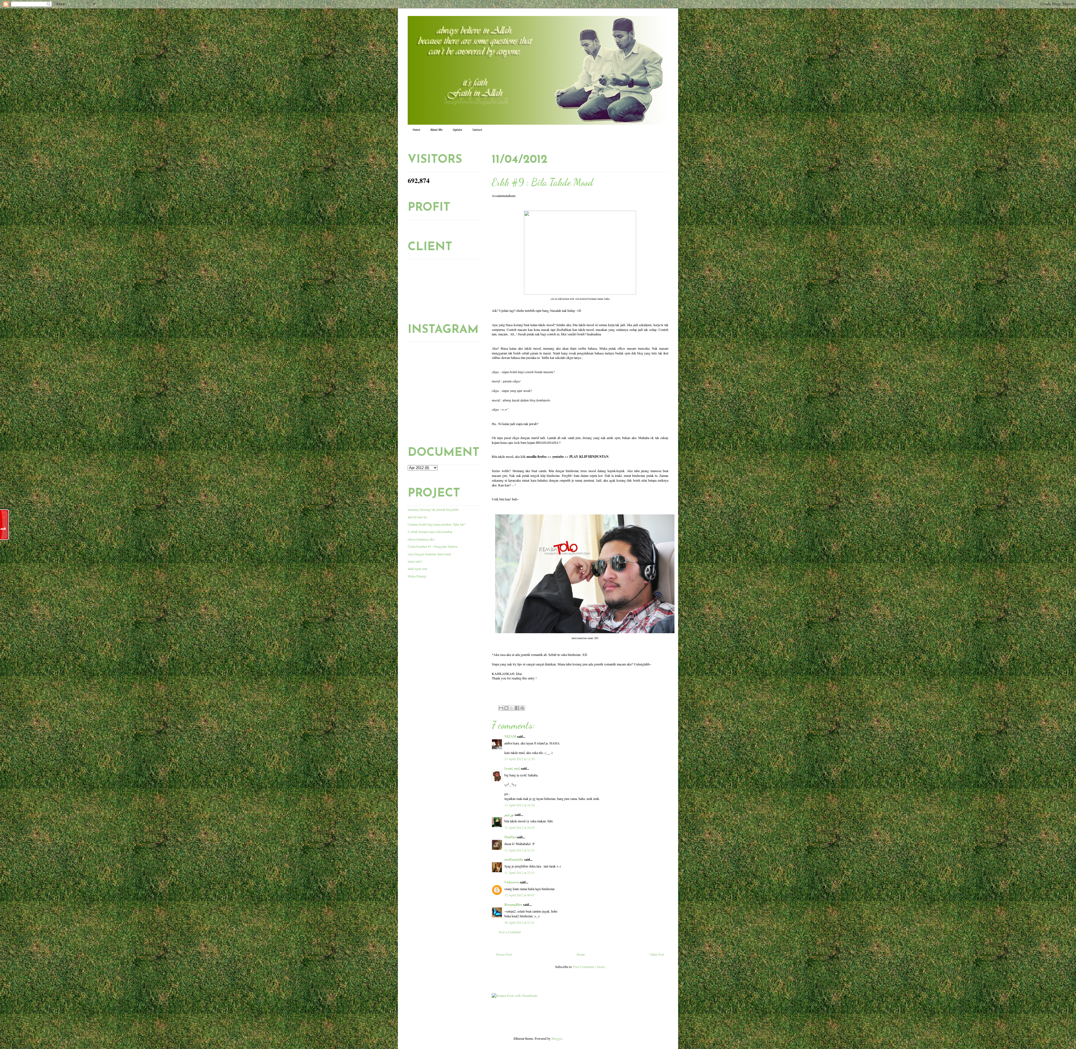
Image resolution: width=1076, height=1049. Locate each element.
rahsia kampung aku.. (422, 539)
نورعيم (509, 814)
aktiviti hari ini (417, 517)
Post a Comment (510, 932)
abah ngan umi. (418, 568)
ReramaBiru (513, 904)
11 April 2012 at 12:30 (519, 758)
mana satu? (415, 561)
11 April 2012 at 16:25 (519, 827)
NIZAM (510, 736)
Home (416, 130)
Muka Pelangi (417, 576)
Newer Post (504, 954)
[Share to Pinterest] (522, 708)
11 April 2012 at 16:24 (519, 805)
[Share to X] (511, 708)
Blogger (556, 1038)
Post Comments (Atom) (589, 966)
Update (457, 130)
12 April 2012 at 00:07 (519, 895)
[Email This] (501, 708)
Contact (477, 130)
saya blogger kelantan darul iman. (430, 554)
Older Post (657, 954)
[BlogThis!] (506, 708)
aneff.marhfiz (513, 859)
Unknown (511, 882)
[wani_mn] (512, 768)
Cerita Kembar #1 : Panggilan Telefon (433, 546)
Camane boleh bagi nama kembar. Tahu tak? (436, 524)
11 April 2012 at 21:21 (519, 850)
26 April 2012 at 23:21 (519, 922)
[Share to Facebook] (517, 708)
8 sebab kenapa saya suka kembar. (430, 531)
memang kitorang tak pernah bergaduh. (433, 509)
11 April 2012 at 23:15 (519, 872)
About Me (436, 130)
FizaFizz (510, 837)
